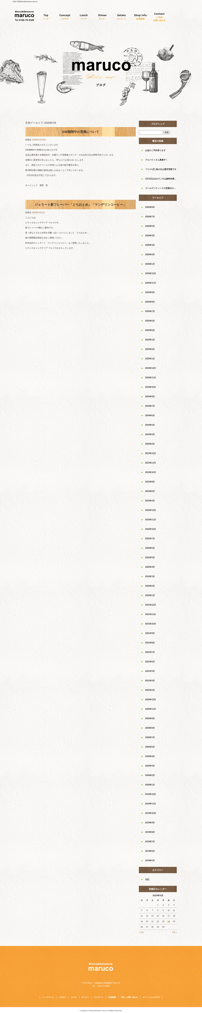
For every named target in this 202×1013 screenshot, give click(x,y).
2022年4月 (150, 567)
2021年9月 (150, 633)
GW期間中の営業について (80, 132)
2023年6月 (150, 491)
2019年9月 (150, 822)
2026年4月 (150, 235)
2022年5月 (150, 557)
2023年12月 (150, 453)
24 (169, 921)
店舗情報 (140, 17)
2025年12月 (150, 273)
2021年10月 (150, 624)
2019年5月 (150, 860)
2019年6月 (150, 851)
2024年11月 (150, 377)
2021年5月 (150, 671)
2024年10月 (150, 387)
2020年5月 (150, 747)
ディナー (102, 17)
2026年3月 (150, 245)
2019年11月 (150, 803)
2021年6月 (150, 661)
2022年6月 (150, 548)
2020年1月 (150, 785)
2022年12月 (150, 510)
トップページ (45, 17)
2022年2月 (150, 586)
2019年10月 (150, 813)
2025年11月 (150, 283)
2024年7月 (150, 406)
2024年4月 (150, 425)
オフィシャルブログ (151, 997)
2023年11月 (150, 463)
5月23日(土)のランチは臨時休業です (161, 179)
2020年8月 (150, 728)
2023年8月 (150, 482)
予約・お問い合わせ (159, 17)
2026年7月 (150, 216)
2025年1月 (150, 358)
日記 (147, 879)
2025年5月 (150, 330)
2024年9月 (150, 396)
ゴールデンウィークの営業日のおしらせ (161, 188)
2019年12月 (150, 794)
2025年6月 (150, 321)
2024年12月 (150, 368)
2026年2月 (150, 254)
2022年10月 (150, 529)
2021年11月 (150, 614)
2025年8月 (150, 302)
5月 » (174, 932)
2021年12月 (150, 605)
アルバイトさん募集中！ (156, 160)
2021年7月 (150, 652)
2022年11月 (150, 519)
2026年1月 (150, 264)
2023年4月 (150, 500)
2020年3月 (150, 766)
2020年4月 (150, 756)
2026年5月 (150, 226)
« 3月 (141, 932)
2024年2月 (150, 444)
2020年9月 (150, 718)
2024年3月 (150, 434)
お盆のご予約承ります (155, 150)
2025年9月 (150, 292)
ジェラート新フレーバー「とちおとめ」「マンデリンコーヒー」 (80, 204)
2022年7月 (150, 538)
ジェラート (121, 17)
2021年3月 (150, 690)
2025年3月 (150, 340)
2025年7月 (150, 311)
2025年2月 (150, 349)
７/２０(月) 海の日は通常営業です (160, 169)
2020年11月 (150, 709)
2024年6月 (150, 415)
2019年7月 (150, 841)
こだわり (64, 17)
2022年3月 (150, 576)
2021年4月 (150, 680)
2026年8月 (150, 207)
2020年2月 (150, 775)
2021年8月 (150, 643)
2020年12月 (150, 699)
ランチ (83, 17)
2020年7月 (150, 737)
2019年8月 (150, 832)
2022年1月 (150, 595)
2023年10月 (150, 472)
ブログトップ (157, 124)
